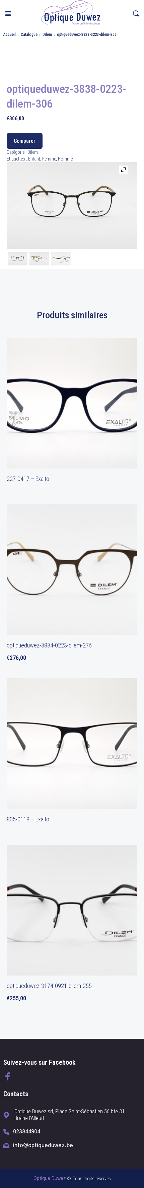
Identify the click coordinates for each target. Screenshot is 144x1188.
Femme (49, 159)
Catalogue (29, 34)
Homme (65, 159)
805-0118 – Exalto (28, 819)
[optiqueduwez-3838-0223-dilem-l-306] (39, 259)
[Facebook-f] (7, 1076)
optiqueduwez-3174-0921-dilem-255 (49, 985)
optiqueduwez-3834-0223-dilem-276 (49, 645)
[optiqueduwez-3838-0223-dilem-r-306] (61, 259)
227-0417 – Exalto (28, 478)
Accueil (9, 34)
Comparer (24, 141)
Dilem (47, 34)
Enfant (34, 159)
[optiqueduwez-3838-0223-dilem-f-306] (17, 259)
